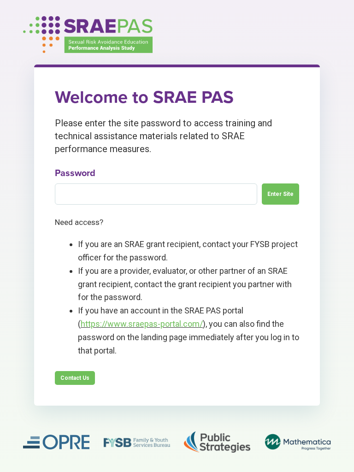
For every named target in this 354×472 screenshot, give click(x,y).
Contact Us (74, 378)
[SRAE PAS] (88, 34)
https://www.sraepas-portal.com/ (142, 324)
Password (75, 173)
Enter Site (280, 194)
